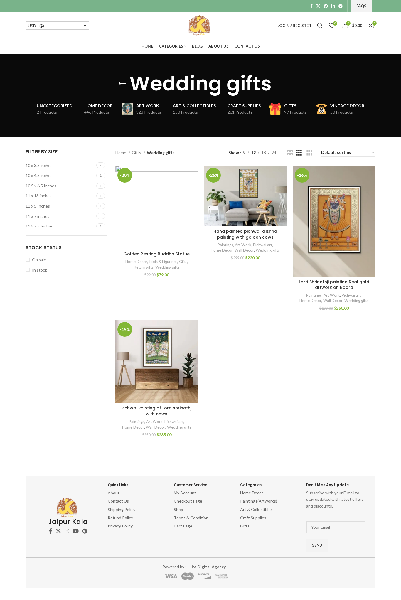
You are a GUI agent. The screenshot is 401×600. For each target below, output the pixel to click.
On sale (39, 259)
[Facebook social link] (311, 6)
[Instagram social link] (67, 531)
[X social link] (318, 6)
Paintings (225, 244)
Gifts (137, 152)
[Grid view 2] (290, 152)
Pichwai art (262, 244)
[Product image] (156, 207)
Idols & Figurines (163, 261)
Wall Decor (244, 250)
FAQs (361, 6)
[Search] (320, 25)
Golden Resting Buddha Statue (157, 254)
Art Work (243, 244)
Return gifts (144, 267)
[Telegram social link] (340, 6)
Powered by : (194, 566)
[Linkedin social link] (333, 6)
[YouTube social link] (75, 531)
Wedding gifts (167, 267)
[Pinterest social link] (326, 6)
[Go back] (122, 84)
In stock (39, 269)
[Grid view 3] (299, 152)
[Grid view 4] (309, 152)
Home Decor (136, 261)
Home (121, 152)
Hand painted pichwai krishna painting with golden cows (245, 234)
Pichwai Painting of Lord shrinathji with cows (156, 411)
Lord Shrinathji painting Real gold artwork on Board (334, 285)
